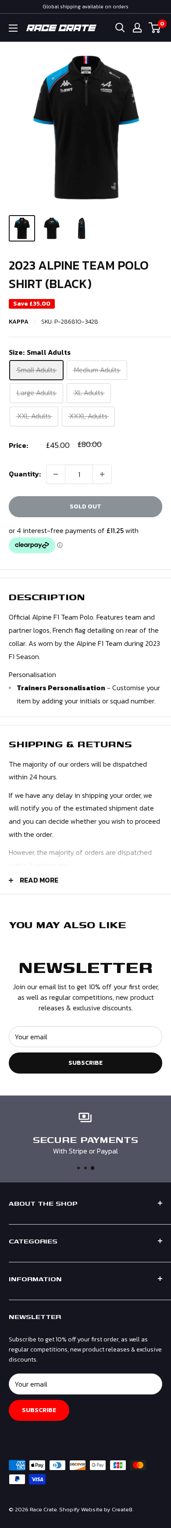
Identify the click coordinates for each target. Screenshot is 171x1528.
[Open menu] (13, 28)
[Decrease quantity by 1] (55, 474)
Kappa (18, 321)
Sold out (85, 506)
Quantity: (25, 473)
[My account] (137, 27)
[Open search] (120, 27)
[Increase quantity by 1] (102, 474)
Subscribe (85, 1062)
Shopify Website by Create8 (95, 1509)
